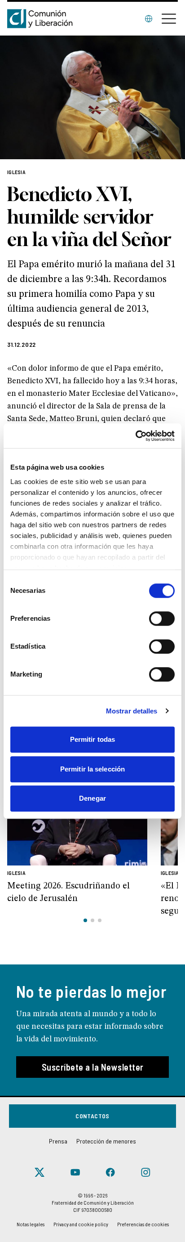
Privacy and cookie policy (80, 1224)
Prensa (58, 1141)
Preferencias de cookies (143, 1224)
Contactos (92, 1116)
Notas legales (30, 1224)
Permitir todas (92, 739)
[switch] (162, 618)
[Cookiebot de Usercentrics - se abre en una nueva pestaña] (135, 436)
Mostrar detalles (132, 711)
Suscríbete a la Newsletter (93, 1067)
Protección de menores (106, 1141)
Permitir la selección (92, 769)
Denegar (92, 798)
